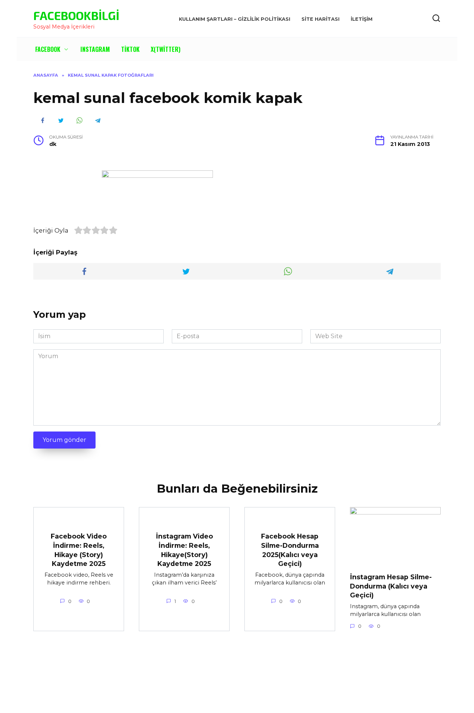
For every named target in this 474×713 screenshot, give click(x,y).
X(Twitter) (165, 49)
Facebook (47, 49)
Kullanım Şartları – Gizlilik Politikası (234, 19)
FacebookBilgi (76, 15)
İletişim (362, 19)
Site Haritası (320, 19)
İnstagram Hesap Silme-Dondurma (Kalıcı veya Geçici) (391, 586)
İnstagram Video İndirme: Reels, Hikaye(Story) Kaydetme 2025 (184, 549)
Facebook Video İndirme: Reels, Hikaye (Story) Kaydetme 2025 (79, 549)
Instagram (95, 49)
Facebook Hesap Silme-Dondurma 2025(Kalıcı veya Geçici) (290, 549)
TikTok (130, 49)
